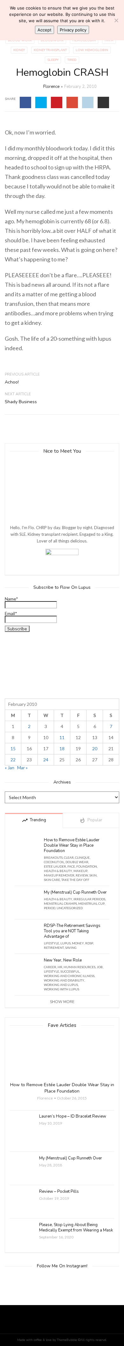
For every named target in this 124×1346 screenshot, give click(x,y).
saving (71, 947)
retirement (54, 947)
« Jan (9, 767)
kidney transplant (50, 50)
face (71, 866)
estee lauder (55, 866)
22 (13, 759)
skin (93, 875)
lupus (65, 943)
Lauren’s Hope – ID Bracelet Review (72, 1116)
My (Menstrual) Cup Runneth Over (75, 892)
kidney (19, 50)
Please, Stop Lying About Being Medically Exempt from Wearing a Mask (76, 1227)
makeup (80, 871)
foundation (86, 866)
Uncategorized (70, 908)
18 (62, 748)
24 (45, 759)
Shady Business (21, 402)
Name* (11, 599)
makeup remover (59, 875)
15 (13, 748)
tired (72, 60)
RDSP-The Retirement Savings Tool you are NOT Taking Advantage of (72, 931)
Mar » (22, 767)
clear (69, 857)
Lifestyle (51, 943)
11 (62, 737)
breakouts (53, 857)
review (82, 875)
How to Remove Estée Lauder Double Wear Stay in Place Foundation (72, 845)
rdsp (89, 943)
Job (100, 967)
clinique (82, 857)
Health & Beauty (58, 871)
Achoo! (12, 382)
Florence (51, 86)
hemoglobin (84, 40)
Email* (11, 613)
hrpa (109, 40)
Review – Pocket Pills (59, 1191)
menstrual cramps (60, 903)
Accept (45, 29)
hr (60, 967)
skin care (52, 880)
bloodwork (52, 40)
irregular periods (89, 899)
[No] (116, 20)
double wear (76, 862)
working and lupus (61, 985)
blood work (20, 40)
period (49, 908)
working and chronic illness (69, 976)
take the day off (75, 880)
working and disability (64, 980)
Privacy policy (73, 29)
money (78, 943)
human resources (79, 967)
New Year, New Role (63, 960)
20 (94, 748)
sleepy (53, 60)
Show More (62, 1001)
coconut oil (54, 862)
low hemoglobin (92, 50)
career (50, 967)
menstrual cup (91, 903)
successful (69, 971)
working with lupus (61, 989)
